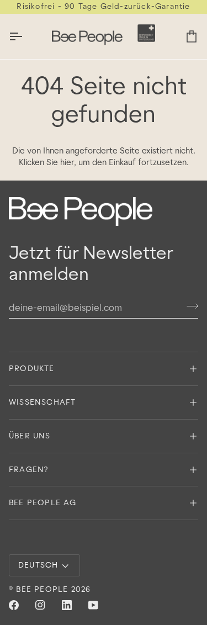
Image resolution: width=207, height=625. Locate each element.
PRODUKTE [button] (32, 368)
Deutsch (38, 564)
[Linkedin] (67, 605)
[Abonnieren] (189, 306)
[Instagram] (40, 605)
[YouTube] (93, 605)
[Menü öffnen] (25, 36)
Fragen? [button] (28, 469)
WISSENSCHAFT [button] (42, 402)
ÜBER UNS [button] (30, 435)
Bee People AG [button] (43, 502)
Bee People (42, 589)
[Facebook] (14, 605)
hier (67, 162)
